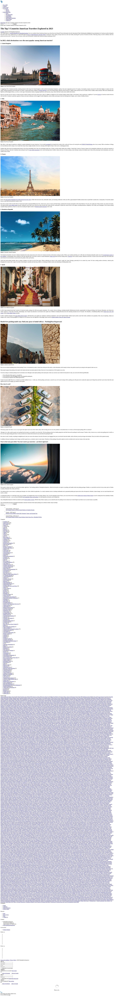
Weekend (5, 636)
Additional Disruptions (5, 768)
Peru (13, 785)
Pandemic (3, 707)
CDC (48, 701)
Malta (10, 807)
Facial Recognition (100, 710)
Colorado (10, 701)
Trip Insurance (6, 570)
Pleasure (37, 756)
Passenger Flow (33, 769)
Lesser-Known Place (103, 772)
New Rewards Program (67, 822)
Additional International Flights (82, 755)
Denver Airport (76, 744)
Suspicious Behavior (105, 706)
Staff (47, 826)
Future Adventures (88, 804)
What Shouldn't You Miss (35, 732)
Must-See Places (93, 811)
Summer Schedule (39, 773)
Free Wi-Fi (11, 767)
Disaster (66, 768)
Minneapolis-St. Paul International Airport (46, 769)
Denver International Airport (102, 817)
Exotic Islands (52, 805)
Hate (2, 782)
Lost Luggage (24, 775)
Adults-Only (44, 749)
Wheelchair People (97, 782)
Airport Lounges (6, 605)
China (38, 791)
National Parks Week (25, 732)
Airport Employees (7, 552)
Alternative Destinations (8, 644)
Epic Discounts (76, 822)
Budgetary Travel (75, 698)
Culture (2, 826)
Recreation (99, 758)
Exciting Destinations (72, 804)
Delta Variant (19, 707)
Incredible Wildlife (7, 602)
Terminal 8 (3, 725)
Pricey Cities (51, 811)
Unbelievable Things (52, 803)
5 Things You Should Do (25, 727)
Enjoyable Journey (32, 747)
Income (95, 767)
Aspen (26, 763)
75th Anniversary (31, 717)
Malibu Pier (49, 807)
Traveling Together (13, 699)
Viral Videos (5, 563)
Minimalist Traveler (35, 776)
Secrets (94, 699)
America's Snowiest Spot (14, 770)
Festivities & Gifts (7, 669)
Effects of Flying (104, 809)
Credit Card (62, 820)
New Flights (97, 708)
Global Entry (110, 704)
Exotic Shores (73, 785)
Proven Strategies (90, 823)
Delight (44, 768)
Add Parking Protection (11, 18)
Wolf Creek (106, 710)
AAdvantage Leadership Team (47, 727)
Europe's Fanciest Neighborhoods (14, 761)
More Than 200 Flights (72, 720)
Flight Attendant (52, 725)
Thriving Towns (90, 791)
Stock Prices (109, 711)
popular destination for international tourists (19, 33)
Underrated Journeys (61, 749)
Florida (54, 720)
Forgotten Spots (6, 621)
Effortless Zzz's (86, 786)
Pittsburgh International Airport (25, 766)
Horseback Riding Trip (82, 750)
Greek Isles (39, 789)
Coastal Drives (10, 738)
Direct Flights (62, 762)
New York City (45, 755)
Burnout (88, 775)
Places (45, 752)
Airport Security (109, 818)
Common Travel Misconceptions (100, 785)
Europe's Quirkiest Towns (86, 778)
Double (23, 720)
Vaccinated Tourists (5, 708)
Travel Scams (6, 580)
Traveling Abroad (22, 726)
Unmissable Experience (29, 817)
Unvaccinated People (108, 707)
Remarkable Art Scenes (32, 720)
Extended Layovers (55, 795)
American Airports (37, 701)
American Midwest (83, 779)
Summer (5, 637)
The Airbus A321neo (5, 731)
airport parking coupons (29, 499)
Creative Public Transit (83, 770)
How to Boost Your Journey (77, 784)
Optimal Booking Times (65, 794)
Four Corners (46, 792)
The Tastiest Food (82, 737)
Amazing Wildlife (20, 729)
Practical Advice (19, 800)
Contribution (3, 750)
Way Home (91, 749)
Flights (4, 587)
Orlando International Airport (18, 819)
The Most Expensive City (73, 732)
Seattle (36, 699)
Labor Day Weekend (26, 704)
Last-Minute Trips (26, 798)
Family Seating (51, 774)
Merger (61, 731)
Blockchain (43, 713)
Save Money (10, 704)
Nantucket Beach (102, 774)
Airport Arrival (61, 812)
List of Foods (107, 712)
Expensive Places (71, 751)
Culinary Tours (102, 804)
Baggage (5, 689)
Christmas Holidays (7, 567)
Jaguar (29, 760)
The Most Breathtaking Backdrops (34, 797)
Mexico (40, 755)
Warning (54, 742)
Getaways (38, 820)
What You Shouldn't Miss (89, 766)
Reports (80, 707)
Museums (5, 581)
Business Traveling (7, 546)
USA (71, 700)
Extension (18, 727)
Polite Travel (55, 812)
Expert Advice (58, 789)
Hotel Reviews (98, 738)
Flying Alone (59, 739)
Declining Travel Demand (18, 750)
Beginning (37, 763)
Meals (66, 751)
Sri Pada (61, 807)
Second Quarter (108, 739)
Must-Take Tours (12, 795)
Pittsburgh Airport (31, 707)
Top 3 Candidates (99, 788)
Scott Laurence (101, 726)
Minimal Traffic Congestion (6, 812)
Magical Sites (80, 758)
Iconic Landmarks (7, 682)
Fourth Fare (8, 717)
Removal (33, 768)
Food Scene (24, 805)
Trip (62, 704)
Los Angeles (27, 701)
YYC (17, 820)
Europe (67, 707)
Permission (83, 731)
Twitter (40, 768)
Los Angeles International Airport (94, 822)
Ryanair (2, 705)
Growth (85, 741)
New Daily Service (66, 757)
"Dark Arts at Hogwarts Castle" (21, 752)
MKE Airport (73, 762)
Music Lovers (19, 774)
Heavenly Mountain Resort (78, 781)
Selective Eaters (103, 813)
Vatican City (5, 785)
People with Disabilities (87, 707)
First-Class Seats (44, 705)
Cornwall (66, 786)
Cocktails (8, 784)
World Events (6, 611)
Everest (14, 776)
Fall (44, 706)
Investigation (11, 711)
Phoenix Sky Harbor (8, 754)
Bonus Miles (98, 698)
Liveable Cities (95, 807)
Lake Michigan (71, 775)
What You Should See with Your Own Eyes (95, 806)
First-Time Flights (94, 815)
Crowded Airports (4, 779)
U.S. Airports (70, 721)
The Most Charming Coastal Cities (69, 774)
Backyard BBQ (59, 805)
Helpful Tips (69, 701)
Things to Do (77, 775)
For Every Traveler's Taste (61, 720)
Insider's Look (39, 818)
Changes (75, 710)
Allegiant (20, 720)
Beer (86, 761)
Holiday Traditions (69, 800)
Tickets (64, 705)
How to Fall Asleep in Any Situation (31, 800)
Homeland (92, 757)
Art (4, 643)
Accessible (59, 774)
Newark (95, 696)
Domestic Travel (86, 824)
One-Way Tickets (57, 824)
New (52, 705)
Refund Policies (29, 826)
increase (99, 94)
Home (2, 22)
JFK (81, 696)
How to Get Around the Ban (30, 733)
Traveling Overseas (7, 608)
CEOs (83, 714)
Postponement (88, 711)
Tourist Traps (6, 680)
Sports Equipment (29, 710)
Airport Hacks (82, 754)
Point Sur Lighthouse (22, 782)
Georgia (18, 825)
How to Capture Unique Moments (94, 779)
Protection (7, 723)
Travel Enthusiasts (55, 798)
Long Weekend (30, 726)
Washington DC (98, 810)
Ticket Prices (78, 727)
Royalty (46, 809)
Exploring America (25, 795)
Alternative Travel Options (54, 755)
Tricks (26, 757)
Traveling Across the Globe (15, 813)
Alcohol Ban (93, 704)
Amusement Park (23, 700)
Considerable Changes (67, 754)
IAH (25, 824)
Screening (81, 721)
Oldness (96, 791)
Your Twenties (23, 815)
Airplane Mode (36, 784)
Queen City (72, 733)
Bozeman (64, 824)
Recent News (66, 773)
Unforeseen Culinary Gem (59, 819)
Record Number (57, 717)
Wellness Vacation (31, 756)
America (8, 750)
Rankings (24, 741)
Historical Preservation (95, 745)
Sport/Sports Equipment (8, 556)
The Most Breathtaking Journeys (25, 811)
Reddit (2, 793)
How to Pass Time (76, 805)
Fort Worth (38, 747)
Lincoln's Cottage (91, 810)
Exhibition (75, 758)
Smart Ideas (69, 764)
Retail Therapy (63, 795)
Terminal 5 (3, 729)
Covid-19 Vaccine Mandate (80, 713)
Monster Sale (27, 711)
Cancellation (8, 15)
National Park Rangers (5, 805)
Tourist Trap (38, 766)
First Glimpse (86, 752)
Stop (14, 755)
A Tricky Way (20, 733)
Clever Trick (59, 737)
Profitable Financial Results (98, 739)
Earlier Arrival (17, 785)
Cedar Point (17, 700)
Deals (53, 824)
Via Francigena (50, 782)
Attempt (47, 761)
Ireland (25, 760)
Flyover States (11, 773)
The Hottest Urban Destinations (41, 806)
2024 (64, 800)
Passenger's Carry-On (81, 705)
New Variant (76, 717)
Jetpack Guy (21, 701)
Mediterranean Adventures (8, 681)
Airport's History (86, 739)
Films (107, 749)
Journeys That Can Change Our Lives (11, 604)
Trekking (76, 797)
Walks (66, 787)
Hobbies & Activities (7, 646)
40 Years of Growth (65, 733)
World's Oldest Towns (90, 754)
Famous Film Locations (29, 810)
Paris (97, 711)
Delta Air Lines (96, 707)
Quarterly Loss (44, 723)
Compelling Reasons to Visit (29, 806)
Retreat (19, 792)
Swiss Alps (16, 823)
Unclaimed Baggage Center (57, 701)
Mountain (29, 780)
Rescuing (86, 702)
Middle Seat (66, 741)
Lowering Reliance (5, 770)
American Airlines (23, 698)
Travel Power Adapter (56, 716)
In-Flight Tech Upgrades (98, 825)
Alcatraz (66, 791)
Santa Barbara (44, 820)
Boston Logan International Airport (18, 822)
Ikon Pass (21, 823)
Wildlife (64, 799)
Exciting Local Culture (23, 762)
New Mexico (49, 736)
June (50, 824)
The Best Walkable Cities (92, 794)
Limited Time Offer (23, 779)
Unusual (13, 726)
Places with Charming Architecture (10, 598)
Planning (15, 735)
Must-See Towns (104, 768)
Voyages (104, 823)
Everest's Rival (41, 780)
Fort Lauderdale (34, 749)
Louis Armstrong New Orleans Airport (38, 770)
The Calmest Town (59, 745)
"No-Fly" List (57, 724)
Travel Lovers (3, 761)
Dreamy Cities (63, 798)
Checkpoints (75, 721)
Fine (49, 705)
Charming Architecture (29, 742)
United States (108, 701)
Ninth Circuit (5, 701)
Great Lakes (34, 816)
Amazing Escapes (4, 792)
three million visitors (11, 313)
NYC (67, 705)
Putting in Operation (103, 718)
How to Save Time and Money (44, 795)
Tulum (39, 816)
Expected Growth (92, 752)
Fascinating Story (82, 822)
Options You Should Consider (90, 756)
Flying (55, 782)
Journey (57, 762)
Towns (11, 750)
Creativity (65, 778)
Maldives (10, 799)
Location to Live (4, 773)
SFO (111, 748)
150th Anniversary (31, 736)
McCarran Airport (44, 696)
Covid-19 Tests (109, 700)
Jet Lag (58, 698)
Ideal (93, 748)
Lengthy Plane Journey (20, 818)
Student (26, 747)
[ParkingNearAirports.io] (9, 2)
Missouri (2, 774)
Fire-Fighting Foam (72, 706)
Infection (23, 724)
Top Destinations (81, 749)
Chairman (84, 773)
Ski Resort (6, 711)
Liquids (37, 733)
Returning (3, 723)
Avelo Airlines (62, 714)
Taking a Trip (21, 739)
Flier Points (56, 766)
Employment (94, 761)
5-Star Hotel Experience (43, 825)
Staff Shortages (100, 736)
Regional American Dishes (44, 801)
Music (4, 645)
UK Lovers (62, 755)
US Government (29, 741)
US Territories (88, 813)
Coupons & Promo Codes (13, 779)
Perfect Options (93, 803)
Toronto (102, 720)
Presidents (50, 815)
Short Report (55, 770)
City (37, 742)
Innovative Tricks (17, 784)
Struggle (34, 773)
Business (69, 760)
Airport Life (5, 700)
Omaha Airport (50, 699)
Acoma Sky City (87, 745)
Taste (74, 727)
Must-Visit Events (76, 787)
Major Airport (106, 815)
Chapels (56, 768)
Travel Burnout (38, 793)
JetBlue (39, 705)
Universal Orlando (32, 752)
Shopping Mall (60, 700)
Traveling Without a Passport (79, 813)
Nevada (56, 804)
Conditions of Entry (13, 708)
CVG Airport (108, 717)
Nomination (94, 726)
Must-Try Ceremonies (94, 786)
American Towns (97, 809)
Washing (29, 779)
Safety (107, 804)
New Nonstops (44, 711)
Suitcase (71, 816)
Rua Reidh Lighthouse (13, 792)
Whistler (86, 801)
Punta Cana (52, 256)
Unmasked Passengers (47, 733)
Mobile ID (22, 738)
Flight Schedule (50, 822)
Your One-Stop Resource (46, 816)
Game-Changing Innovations (15, 797)
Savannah (15, 825)
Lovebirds (25, 780)
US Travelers (20, 718)
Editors (107, 763)
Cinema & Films (6, 670)
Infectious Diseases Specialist (7, 718)
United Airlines (11, 700)
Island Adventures (58, 785)
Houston (21, 770)
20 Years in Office (40, 716)
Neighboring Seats (43, 741)
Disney (84, 823)
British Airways (92, 724)
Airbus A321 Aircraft (104, 729)
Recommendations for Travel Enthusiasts (11, 685)
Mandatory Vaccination (5, 706)
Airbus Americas (92, 718)
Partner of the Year (54, 704)
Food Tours (62, 761)
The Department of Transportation (45, 762)
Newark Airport (100, 696)
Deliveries (75, 716)
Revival (49, 760)
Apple (41, 706)
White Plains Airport (108, 816)
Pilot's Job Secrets (109, 731)
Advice (59, 779)
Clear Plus (103, 818)
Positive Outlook (12, 736)
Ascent (78, 738)
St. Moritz (12, 823)
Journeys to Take (33, 798)
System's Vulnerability (21, 723)
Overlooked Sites (92, 770)
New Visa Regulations (39, 810)
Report (44, 742)
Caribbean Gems (9, 748)
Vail (29, 763)
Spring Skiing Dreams (84, 729)
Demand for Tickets (52, 707)
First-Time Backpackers (55, 726)
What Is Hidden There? (31, 713)
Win (25, 738)
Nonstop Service (109, 764)
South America (90, 768)
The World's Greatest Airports (86, 789)
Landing (74, 795)
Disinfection (95, 719)
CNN (30, 768)
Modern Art (67, 752)
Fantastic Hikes (61, 752)
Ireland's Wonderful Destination (61, 769)
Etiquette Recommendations (106, 767)
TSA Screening (6, 762)
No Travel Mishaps (44, 803)
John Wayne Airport (22, 702)
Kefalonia (109, 780)
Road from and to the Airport (40, 817)
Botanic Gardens (6, 633)
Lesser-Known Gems (108, 792)
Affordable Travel (60, 782)
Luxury (82, 743)
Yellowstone (18, 736)
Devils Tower (57, 818)
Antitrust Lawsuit (56, 713)
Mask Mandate (12, 727)
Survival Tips (104, 698)
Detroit (28, 696)
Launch (2, 724)
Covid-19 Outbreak (12, 764)
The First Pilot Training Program (10, 724)
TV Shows (89, 748)
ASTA (60, 704)
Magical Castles (6, 664)
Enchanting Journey (43, 781)
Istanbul (76, 810)
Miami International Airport (68, 825)
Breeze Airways (102, 770)
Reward (9, 732)
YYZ (35, 820)
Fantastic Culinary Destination (76, 824)
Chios (109, 825)
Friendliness (50, 826)
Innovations (5, 571)
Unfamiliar (80, 776)
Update (59, 710)
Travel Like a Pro (53, 787)
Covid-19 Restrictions (59, 730)
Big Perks (24, 803)
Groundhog (81, 702)
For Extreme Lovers (41, 714)
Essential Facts (58, 810)
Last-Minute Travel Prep (6, 789)
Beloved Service (33, 760)
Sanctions (101, 707)
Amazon (42, 712)
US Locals (18, 795)
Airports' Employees (52, 708)
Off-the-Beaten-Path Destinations (45, 798)
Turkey (93, 743)
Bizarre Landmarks (18, 767)
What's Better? (68, 788)
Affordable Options (58, 781)
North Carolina (34, 764)
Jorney (10, 785)
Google (49, 735)
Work (62, 719)
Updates (91, 773)
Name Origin (49, 770)
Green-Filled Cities (79, 817)
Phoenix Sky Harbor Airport (10, 742)
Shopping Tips (64, 716)
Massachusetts (67, 735)
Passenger (109, 702)
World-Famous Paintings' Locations (27, 793)
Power (20, 741)
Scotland (66, 782)
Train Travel (92, 798)
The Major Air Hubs (50, 768)
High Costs (103, 700)
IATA (99, 700)
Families (28, 758)
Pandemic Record (104, 713)
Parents (35, 758)
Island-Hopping (71, 782)
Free (56, 774)
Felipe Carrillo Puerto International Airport (37, 822)
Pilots (73, 760)
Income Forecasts (4, 721)
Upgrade (86, 772)
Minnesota (34, 807)
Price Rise (55, 822)
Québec (79, 799)
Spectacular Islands (14, 760)
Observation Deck (72, 705)
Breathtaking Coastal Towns (19, 799)
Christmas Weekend (51, 718)
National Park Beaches (8, 583)
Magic (36, 804)
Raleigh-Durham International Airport (76, 763)
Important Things (48, 804)
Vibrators (49, 743)
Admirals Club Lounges (19, 745)
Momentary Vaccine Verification (30, 706)
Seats (91, 727)
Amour (90, 812)
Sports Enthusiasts (95, 778)
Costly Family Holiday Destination (30, 772)
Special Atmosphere (76, 748)
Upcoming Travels (16, 826)
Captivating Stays (14, 787)
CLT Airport (24, 764)
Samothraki (39, 807)
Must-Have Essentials (7, 674)
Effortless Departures (11, 818)
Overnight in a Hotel (57, 825)
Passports (17, 741)
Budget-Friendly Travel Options (21, 809)
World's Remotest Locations (82, 762)
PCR (2, 701)
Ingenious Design (58, 797)
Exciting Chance (105, 824)
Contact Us (8, 20)
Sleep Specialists (107, 801)
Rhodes (37, 813)
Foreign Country (12, 723)
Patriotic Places (40, 758)
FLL (10, 822)
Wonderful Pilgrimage (57, 757)
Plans (97, 724)
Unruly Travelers (49, 724)
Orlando (10, 698)
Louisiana (105, 825)
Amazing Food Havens (87, 807)
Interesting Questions (80, 795)
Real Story (29, 815)
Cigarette (99, 702)
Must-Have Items (89, 701)
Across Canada (6, 588)
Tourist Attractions (99, 798)
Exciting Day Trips (45, 751)
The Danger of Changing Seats (62, 725)
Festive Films (46, 805)
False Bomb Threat (18, 705)
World (47, 767)
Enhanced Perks (65, 729)
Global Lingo (6, 693)
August (49, 786)
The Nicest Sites (32, 778)
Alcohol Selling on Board (40, 724)
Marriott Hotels (62, 706)
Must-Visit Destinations (106, 743)
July (54, 785)
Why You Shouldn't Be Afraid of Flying (70, 737)
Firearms (63, 717)
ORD (46, 818)
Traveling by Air (4, 732)
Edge (35, 775)
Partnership (28, 714)
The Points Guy (102, 763)
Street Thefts (43, 738)
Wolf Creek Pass (109, 799)
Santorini (2, 760)
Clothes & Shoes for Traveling (83, 803)
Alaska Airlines (29, 803)
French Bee (93, 711)
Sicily (58, 799)
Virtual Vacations (20, 696)
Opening (12, 721)
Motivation (15, 762)
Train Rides (5, 600)
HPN (103, 816)
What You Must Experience (99, 799)
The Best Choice (73, 752)
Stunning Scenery (69, 781)
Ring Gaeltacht (104, 782)
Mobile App (109, 735)
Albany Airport (66, 696)
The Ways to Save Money (88, 732)
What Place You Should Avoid (16, 769)
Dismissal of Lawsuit (21, 714)
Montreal (83, 799)
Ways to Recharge (65, 803)
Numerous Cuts (69, 744)
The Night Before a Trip (36, 727)
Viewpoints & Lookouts (8, 650)
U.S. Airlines (37, 712)
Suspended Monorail (5, 811)
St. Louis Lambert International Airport (95, 741)
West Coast (110, 751)
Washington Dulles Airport (73, 702)
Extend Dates (8, 16)
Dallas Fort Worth (54, 696)
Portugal (86, 749)
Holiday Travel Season (32, 762)
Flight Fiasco (52, 789)
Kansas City (108, 773)
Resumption (19, 764)
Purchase (46, 737)
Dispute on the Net (69, 711)
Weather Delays (87, 815)
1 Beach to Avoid (10, 745)
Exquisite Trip (64, 809)
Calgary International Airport (9, 820)
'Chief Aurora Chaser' (88, 820)
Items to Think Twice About (48, 794)
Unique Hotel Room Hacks (42, 811)
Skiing (63, 781)
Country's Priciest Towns (100, 757)
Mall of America (66, 700)
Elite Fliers (101, 766)
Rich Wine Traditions (64, 767)
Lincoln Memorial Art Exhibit (57, 735)
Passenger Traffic (96, 713)
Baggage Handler (25, 712)
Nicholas (36, 705)
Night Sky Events (57, 826)
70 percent (70, 256)
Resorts (4, 651)
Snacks (62, 779)
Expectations (54, 732)
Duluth (30, 807)
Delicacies (67, 761)
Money (40, 726)
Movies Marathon (108, 800)
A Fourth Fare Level (90, 731)
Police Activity (70, 710)
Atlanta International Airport (52, 817)
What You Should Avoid (63, 775)
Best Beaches (50, 720)
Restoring (109, 721)
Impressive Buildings (19, 810)
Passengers (46, 716)
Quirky (19, 724)
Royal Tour (51, 809)
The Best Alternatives (52, 763)
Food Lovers (7, 809)
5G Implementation (14, 720)
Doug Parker (79, 773)
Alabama (14, 781)
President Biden (40, 702)
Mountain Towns (35, 745)
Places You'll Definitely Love (19, 778)
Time (66, 812)
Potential (7, 807)
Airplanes (5, 541)
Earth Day (5, 530)
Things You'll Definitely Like (88, 774)
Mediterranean (51, 750)
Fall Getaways (64, 789)
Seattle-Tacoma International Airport (75, 819)
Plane (102, 702)
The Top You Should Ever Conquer (23, 776)
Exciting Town (68, 766)
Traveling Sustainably (93, 787)
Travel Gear (100, 719)
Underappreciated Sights (6, 747)
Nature (4, 525)
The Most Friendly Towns (39, 767)
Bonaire (87, 797)
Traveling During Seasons (8, 677)
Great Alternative (45, 766)
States (18, 699)
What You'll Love (50, 800)
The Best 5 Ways (67, 718)
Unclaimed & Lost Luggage (9, 596)
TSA (73, 713)
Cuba (58, 714)
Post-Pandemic (7, 716)
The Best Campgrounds (61, 736)
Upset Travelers (62, 766)
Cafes (108, 716)
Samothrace (44, 807)
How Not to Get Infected (86, 742)
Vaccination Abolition (28, 708)
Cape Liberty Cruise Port (48, 823)
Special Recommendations (8, 615)
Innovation (21, 706)
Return (11, 735)
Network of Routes (56, 767)
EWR (43, 818)
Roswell (54, 736)
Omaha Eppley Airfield (107, 810)
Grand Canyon (30, 698)
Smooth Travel (29, 816)
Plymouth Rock (82, 826)
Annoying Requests (98, 705)
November (23, 710)
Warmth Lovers (77, 757)
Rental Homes (6, 662)
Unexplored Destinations (27, 794)
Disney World (44, 700)
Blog (4, 22)
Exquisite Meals (97, 768)
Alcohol (69, 743)
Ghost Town (32, 699)
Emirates (33, 750)
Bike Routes (5, 601)
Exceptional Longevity (35, 805)
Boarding (7, 797)
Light (67, 795)
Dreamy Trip (68, 780)
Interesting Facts (68, 698)
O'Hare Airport (54, 698)
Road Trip (95, 735)
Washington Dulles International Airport (39, 815)
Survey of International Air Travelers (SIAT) (36, 34)
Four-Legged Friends (53, 751)
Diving (97, 770)
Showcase (67, 816)
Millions (76, 768)
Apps (4, 527)
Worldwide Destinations (66, 810)
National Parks (6, 584)
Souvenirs (21, 730)
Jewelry (91, 736)
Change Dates (9, 19)
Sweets (17, 726)
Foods (88, 744)
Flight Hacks (68, 784)
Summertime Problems (48, 757)
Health (56, 779)
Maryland (16, 788)
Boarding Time (89, 733)
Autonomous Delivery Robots (99, 717)
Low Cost (32, 711)
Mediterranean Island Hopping (70, 730)
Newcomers (7, 760)
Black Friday (6, 537)
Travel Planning (6, 672)
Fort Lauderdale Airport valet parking (30, 497)
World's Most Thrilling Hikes (68, 797)
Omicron (5, 577)
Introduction (59, 729)
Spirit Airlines (52, 731)
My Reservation (9, 14)
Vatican (27, 778)
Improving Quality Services (104, 724)
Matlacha (103, 779)
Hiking (4, 625)
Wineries (59, 743)
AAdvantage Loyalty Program (84, 710)
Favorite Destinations (57, 815)
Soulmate (14, 743)
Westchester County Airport (96, 816)
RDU (84, 758)
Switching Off (53, 776)
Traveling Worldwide (30, 744)
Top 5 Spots (89, 719)
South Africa (33, 714)
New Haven (86, 781)
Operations (107, 754)
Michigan (2, 815)
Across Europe (6, 612)
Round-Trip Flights (60, 788)
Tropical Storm (31, 705)
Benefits (105, 806)
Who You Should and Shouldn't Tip (34, 785)
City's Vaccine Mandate (80, 708)
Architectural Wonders (30, 787)
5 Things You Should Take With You (28, 719)
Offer (52, 766)
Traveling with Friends (8, 618)
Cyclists (109, 791)
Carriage (95, 736)
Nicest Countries (43, 756)
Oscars (63, 816)
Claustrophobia (54, 775)
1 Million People (63, 721)
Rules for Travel (54, 710)
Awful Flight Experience (40, 761)
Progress (43, 747)
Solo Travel (5, 649)
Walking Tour (26, 730)
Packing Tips (108, 760)
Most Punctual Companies (14, 713)
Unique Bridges (50, 797)
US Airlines (95, 712)
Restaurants (3, 717)
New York (5, 531)
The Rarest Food (62, 727)
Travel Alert (5, 551)
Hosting (42, 752)
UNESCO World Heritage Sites (9, 679)
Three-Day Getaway (51, 820)
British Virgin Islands (43, 763)
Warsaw (25, 743)
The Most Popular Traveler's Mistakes (40, 721)
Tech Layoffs (73, 770)
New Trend (58, 711)
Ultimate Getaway (93, 797)
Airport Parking (6, 538)
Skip (62, 773)
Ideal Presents (18, 805)
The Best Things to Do (14, 730)
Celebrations (101, 800)
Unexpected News (43, 800)
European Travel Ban (36, 700)
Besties (67, 749)
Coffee (82, 780)
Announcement (33, 716)
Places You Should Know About (42, 787)
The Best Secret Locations (102, 756)
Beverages (104, 780)
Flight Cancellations (78, 714)
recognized (48, 144)
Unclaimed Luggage (59, 741)
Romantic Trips (9, 743)
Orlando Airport (16, 698)
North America (64, 743)
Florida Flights (20, 735)
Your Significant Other (76, 780)
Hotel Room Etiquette (14, 811)
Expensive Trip (87, 704)
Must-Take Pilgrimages (8, 683)
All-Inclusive (49, 749)
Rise (1, 712)
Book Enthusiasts (102, 807)
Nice (109, 772)
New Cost (60, 822)
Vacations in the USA (42, 699)
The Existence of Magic (35, 731)
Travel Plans (26, 768)
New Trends (5, 561)
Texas (74, 700)
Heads (97, 718)
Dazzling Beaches (41, 764)
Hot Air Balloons (74, 794)
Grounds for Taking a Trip (45, 784)
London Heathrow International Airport (105, 727)
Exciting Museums (41, 730)
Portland (15, 702)
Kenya (8, 791)
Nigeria (24, 826)
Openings (82, 787)
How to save (5, 7)
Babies (92, 696)
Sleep (82, 786)
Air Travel (5, 688)
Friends (71, 749)
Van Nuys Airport (29, 818)
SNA (111, 817)
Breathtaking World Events (71, 747)
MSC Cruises (99, 823)
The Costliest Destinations (49, 810)
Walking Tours (6, 614)
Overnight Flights (69, 820)
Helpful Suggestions (95, 813)
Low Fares (58, 731)
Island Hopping (48, 779)
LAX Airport (39, 698)
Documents (15, 717)
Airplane (71, 725)
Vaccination (5, 553)
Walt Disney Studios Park (77, 823)
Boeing (95, 716)
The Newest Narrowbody (108, 730)
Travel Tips (5, 540)
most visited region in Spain (21, 315)
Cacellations (24, 707)
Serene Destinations (20, 812)
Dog (26, 751)
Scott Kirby (12, 768)
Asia (86, 810)
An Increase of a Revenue (100, 731)
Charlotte (29, 764)
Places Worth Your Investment (87, 818)
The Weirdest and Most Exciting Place (84, 726)
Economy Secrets (83, 698)
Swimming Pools (68, 813)
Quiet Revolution (43, 799)
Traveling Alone (102, 812)
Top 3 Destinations (59, 718)
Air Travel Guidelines (91, 760)
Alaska (23, 767)
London (37, 779)
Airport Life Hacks (13, 757)
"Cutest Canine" (21, 751)
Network (37, 768)
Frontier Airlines (45, 731)
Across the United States (8, 632)
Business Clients (60, 712)
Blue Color (94, 727)
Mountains (5, 593)
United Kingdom (57, 809)
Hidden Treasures (100, 792)
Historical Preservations (8, 607)
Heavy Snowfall (103, 721)
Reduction (77, 751)
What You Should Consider (39, 809)
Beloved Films (84, 748)
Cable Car (36, 754)
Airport (26, 725)
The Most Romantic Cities (91, 720)
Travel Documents (7, 594)
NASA (8, 714)
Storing (39, 723)
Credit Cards (6, 692)
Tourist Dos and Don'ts (48, 791)
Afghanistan (28, 702)
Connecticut (92, 781)
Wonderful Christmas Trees (13, 763)
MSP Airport (38, 751)
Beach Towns (96, 772)
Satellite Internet (55, 733)
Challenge (85, 738)
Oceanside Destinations (50, 706)
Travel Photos (6, 730)
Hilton (39, 823)
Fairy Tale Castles (101, 749)
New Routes (35, 708)
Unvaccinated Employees (69, 731)
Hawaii (75, 711)
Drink (72, 743)
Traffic (17, 766)
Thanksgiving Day (7, 564)
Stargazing (7, 720)
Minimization (32, 761)
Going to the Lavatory (76, 742)
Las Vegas (38, 696)
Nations (71, 767)
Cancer (65, 756)
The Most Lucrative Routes (91, 758)
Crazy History (103, 735)
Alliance (36, 717)
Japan (53, 779)
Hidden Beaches (65, 738)
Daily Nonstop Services (14, 731)
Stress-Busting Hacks (65, 793)
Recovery (41, 757)
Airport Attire (86, 817)
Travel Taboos (84, 791)
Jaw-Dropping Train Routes (92, 737)
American (12, 716)
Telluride (40, 742)
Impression (3, 756)
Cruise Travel (59, 823)
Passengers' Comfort (74, 735)
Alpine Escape (7, 823)
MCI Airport (7, 774)
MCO (26, 819)
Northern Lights (76, 725)
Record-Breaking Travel (6, 766)
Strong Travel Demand (9, 780)
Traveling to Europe (58, 750)
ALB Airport (72, 696)
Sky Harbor (36, 757)
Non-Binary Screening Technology (87, 764)
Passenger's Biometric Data (32, 723)
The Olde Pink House (7, 825)
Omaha (79, 699)
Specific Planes (6, 822)
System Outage (90, 767)
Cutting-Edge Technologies (9, 687)
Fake (102, 738)
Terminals (32, 763)
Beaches (5, 590)
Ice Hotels (97, 766)
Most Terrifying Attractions (51, 714)
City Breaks (34, 791)
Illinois (22, 743)
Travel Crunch (101, 712)
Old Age (96, 774)
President (18, 711)
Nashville (43, 824)
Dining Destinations (25, 825)
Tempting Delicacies (101, 760)
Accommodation (92, 784)
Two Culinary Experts (15, 732)
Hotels (4, 555)
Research (21, 772)
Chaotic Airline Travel (42, 720)
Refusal (59, 719)
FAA (67, 706)
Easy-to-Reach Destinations (107, 797)
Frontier (68, 724)
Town (35, 742)
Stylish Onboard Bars (82, 794)
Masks (4, 712)
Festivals (2, 798)
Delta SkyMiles (35, 823)
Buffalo (87, 751)
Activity (5, 775)
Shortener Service (83, 744)
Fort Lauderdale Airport (9, 705)
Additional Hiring (39, 750)
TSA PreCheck (104, 704)
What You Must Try (35, 801)
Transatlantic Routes (85, 706)
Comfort (40, 804)
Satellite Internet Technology (6, 733)
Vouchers (78, 706)
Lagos (21, 826)
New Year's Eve (6, 572)
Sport (35, 710)
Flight (31, 724)
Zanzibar (6, 799)
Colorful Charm (71, 815)
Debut (77, 825)
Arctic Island (80, 752)
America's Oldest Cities (9, 798)
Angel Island (61, 791)
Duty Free (35, 794)
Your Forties (51, 819)
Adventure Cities (101, 794)
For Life (80, 732)
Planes (40, 733)
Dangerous (76, 736)
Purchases (20, 794)
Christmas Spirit (36, 803)
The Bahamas (77, 760)
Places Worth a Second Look (20, 773)
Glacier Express (77, 786)
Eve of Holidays (90, 738)
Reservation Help (6, 12)
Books (4, 528)
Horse (88, 750)
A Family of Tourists (9, 725)
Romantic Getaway (26, 813)
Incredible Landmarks (72, 769)
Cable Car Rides (6, 627)
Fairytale (108, 770)
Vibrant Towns (65, 815)
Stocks (98, 716)
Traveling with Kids (7, 639)
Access (7, 767)
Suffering (85, 760)
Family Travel (6, 595)
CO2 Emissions (47, 712)
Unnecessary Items (28, 812)
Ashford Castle (68, 792)
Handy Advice (87, 798)
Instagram (8, 787)
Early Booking (15, 807)
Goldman (102, 716)
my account (5, 8)
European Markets (26, 769)
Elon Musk (15, 733)
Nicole (81, 760)
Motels (48, 702)
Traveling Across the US (44, 745)
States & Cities (6, 544)
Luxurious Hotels (45, 789)
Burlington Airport (86, 696)
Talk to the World (77, 712)
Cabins (73, 754)
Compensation (72, 768)
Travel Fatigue (9, 786)
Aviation (52, 717)
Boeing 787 (99, 725)
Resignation (27, 716)
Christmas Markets (58, 800)
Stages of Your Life (16, 815)
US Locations (106, 755)
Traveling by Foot (7, 638)
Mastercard (83, 712)
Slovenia (12, 809)
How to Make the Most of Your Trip (10, 782)
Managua (39, 749)
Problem (32, 758)
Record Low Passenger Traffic (77, 704)
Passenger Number (20, 742)
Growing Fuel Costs (85, 727)
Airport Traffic (81, 741)
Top (50, 766)
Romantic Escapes (94, 819)
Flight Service (82, 751)
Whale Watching (89, 826)
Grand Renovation (68, 823)
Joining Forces (86, 724)
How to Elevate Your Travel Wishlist (35, 792)
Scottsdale (109, 807)
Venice (42, 704)
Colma (98, 735)
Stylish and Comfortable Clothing (33, 824)
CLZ (55, 823)
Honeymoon (32, 813)
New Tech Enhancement (20, 816)
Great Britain (6, 631)
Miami (102, 761)
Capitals (30, 795)
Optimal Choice (38, 819)
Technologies (83, 701)
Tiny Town (99, 775)
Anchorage (100, 791)
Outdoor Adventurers (29, 767)
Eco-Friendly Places (77, 816)
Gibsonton (85, 809)
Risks (43, 717)
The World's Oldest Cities (83, 792)
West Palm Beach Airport (98, 820)
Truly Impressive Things (22, 748)
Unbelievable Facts (88, 699)
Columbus (3, 809)
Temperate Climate (22, 744)
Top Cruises (90, 762)
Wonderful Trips (107, 733)
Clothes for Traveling (7, 673)
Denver (2, 751)
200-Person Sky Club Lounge (99, 773)
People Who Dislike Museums (103, 803)
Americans (15, 718)
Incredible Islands (6, 613)
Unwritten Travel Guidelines (107, 776)
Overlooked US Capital (17, 758)
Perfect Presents (92, 800)
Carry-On (41, 813)
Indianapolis (56, 791)
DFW (70, 772)
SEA (66, 819)
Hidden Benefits (97, 818)
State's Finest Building (9, 788)
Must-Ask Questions (100, 784)
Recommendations (4, 752)
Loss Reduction (44, 707)
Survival (70, 742)
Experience (63, 747)
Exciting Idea (79, 774)
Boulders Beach (35, 781)
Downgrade (90, 772)
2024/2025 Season (27, 823)
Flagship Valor (97, 729)
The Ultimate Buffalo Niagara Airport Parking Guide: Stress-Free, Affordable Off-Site (24, 517)
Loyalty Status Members (74, 729)
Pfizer (100, 711)
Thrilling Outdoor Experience (28, 786)
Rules (105, 766)
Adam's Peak (66, 807)
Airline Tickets (57, 794)
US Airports (38, 718)
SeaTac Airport (84, 700)
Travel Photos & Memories (8, 655)
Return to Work (77, 731)
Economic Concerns (18, 780)
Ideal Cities (13, 789)
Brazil (7, 778)
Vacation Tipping (23, 785)
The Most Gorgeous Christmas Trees (17, 804)
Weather (59, 793)
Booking (23, 789)
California (102, 699)
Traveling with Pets (7, 578)
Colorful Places (11, 741)
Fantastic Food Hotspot (63, 804)
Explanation (108, 769)
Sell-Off (39, 707)
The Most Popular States (47, 812)
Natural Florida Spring (103, 819)
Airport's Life (45, 708)
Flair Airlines (37, 711)
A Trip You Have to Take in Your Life (85, 730)
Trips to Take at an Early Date (107, 793)
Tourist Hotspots (57, 773)
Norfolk (72, 757)
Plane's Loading (18, 712)
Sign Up (7, 11)
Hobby (2, 775)
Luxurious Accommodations (78, 756)
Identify (105, 738)
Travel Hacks (69, 799)
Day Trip (30, 781)
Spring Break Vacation (89, 785)
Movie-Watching (82, 825)
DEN (109, 817)
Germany (82, 761)
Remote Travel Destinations (81, 719)
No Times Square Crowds (76, 718)
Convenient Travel (4, 736)
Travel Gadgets (16, 801)
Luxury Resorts (4, 794)
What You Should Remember (51, 719)
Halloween (5, 666)
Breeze (93, 700)
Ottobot (91, 717)
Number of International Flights (87, 716)
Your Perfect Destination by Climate (49, 793)
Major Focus (109, 813)
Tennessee (47, 824)
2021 (50, 701)
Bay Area (67, 772)
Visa (63, 823)
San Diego (58, 820)
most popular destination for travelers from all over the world (18, 199)
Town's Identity (62, 792)
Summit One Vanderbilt (58, 705)
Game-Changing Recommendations (11, 793)
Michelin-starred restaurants (41, 206)
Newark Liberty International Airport (70, 826)
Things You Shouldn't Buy (29, 737)
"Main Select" (54, 712)
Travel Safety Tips (70, 811)
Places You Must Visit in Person (84, 769)
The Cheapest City (64, 732)
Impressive (75, 749)
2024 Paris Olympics (97, 824)
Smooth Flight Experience (24, 801)
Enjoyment (51, 825)
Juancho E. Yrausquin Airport (76, 812)
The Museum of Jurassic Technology (68, 726)
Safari (4, 663)
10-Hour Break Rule (16, 710)
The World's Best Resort (44, 776)
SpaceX (7, 737)
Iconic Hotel (104, 751)
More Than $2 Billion (88, 735)
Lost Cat (91, 706)
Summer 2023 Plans (25, 761)
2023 (60, 733)
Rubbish (32, 754)
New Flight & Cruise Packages (106, 708)
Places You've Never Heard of (53, 756)
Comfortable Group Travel (86, 788)
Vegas (24, 770)
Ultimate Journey (8, 815)
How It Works (9, 819)
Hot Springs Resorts (76, 778)
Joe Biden (22, 711)
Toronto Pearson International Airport (26, 820)
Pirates (77, 770)
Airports (5, 6)
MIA (75, 825)
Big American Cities (43, 743)
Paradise (2, 781)
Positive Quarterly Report (40, 736)
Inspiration (56, 727)
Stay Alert (79, 818)
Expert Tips (75, 799)
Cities (21, 699)
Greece (70, 738)
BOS (27, 822)
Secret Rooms (23, 713)
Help (34, 724)
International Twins (34, 743)
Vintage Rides (52, 792)
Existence (96, 749)
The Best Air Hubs (19, 768)
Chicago (18, 743)
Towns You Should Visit (100, 754)
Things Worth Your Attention (56, 754)
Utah (46, 701)
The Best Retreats (71, 817)
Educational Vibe (6, 609)
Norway (34, 789)
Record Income (49, 742)
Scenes (42, 805)
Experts (110, 804)
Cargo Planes (39, 710)
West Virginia (32, 738)
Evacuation (11, 702)
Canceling (51, 721)
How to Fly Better (75, 764)
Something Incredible (5, 804)
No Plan (66, 779)
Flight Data (38, 713)
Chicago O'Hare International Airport (75, 739)
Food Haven (105, 791)
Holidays (5, 549)
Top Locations (76, 767)
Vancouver (82, 801)
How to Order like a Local (96, 780)
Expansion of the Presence (10, 729)
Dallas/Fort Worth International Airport (69, 818)
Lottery (11, 762)
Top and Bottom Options (56, 816)
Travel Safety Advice (13, 739)
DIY (55, 801)
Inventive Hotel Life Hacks (80, 733)
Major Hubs (108, 750)
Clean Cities (27, 754)
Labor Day (5, 617)
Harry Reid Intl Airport (5, 817)
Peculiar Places (45, 774)
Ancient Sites (16, 772)
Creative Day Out (61, 813)
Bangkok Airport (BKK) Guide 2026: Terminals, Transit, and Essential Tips (21, 513)
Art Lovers (10, 776)
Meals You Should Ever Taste (50, 739)
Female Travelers (109, 774)
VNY (34, 818)
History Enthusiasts (83, 767)
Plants (55, 743)
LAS (49, 696)
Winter (111, 723)
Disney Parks (6, 568)
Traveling (5, 557)
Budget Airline (104, 822)
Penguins (26, 781)
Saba (68, 812)
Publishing (106, 732)
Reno (53, 804)
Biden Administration (46, 710)
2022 (12, 717)
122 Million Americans (90, 714)
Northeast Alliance (52, 729)
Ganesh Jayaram (47, 748)
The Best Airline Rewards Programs (99, 789)
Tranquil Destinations (74, 793)
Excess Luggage (56, 721)
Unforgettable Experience (23, 807)
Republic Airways (97, 706)
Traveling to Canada (89, 799)
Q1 (111, 779)
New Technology (13, 714)
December (6, 764)
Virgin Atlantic (61, 770)
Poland (28, 743)
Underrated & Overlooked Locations (10, 629)
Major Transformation (52, 799)
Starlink (109, 732)
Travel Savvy (35, 795)
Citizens (6, 707)
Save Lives (69, 756)
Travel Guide (6, 522)
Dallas (31, 701)
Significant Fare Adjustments (74, 801)
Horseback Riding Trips (8, 620)
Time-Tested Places (18, 798)
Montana (68, 824)
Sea (96, 801)
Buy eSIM (5, 5)
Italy (48, 738)
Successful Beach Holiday (29, 739)
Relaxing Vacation (67, 704)
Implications (12, 712)
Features (42, 701)
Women (51, 785)
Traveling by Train (88, 743)
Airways (96, 700)
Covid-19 (5, 526)
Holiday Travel (89, 713)
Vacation (71, 761)
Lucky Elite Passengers (42, 760)
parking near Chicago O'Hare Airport (85, 495)
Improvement (107, 720)
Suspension (67, 762)
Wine (75, 743)
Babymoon (54, 700)
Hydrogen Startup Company (14, 756)
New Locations (100, 805)
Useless (72, 717)
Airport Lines (92, 750)
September (3, 744)
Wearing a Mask (64, 723)
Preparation (77, 782)
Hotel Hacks (86, 784)
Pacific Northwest (48, 780)
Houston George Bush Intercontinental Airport (14, 824)
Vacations (5, 521)
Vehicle (13, 812)
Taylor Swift (32, 825)
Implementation (98, 764)
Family (97, 800)
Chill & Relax (6, 606)
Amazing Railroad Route (36, 774)
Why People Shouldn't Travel (42, 729)
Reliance (94, 788)
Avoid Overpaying (21, 757)
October (17, 791)
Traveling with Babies (7, 547)
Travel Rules (5, 654)
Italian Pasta (98, 776)
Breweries (89, 761)
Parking (51, 702)
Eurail (85, 782)
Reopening (82, 711)
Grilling (64, 805)
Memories (70, 778)
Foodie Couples (30, 775)
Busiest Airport (22, 763)
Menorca (27, 804)
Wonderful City (93, 775)
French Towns (87, 757)
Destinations (52, 752)
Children (24, 758)
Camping (5, 589)
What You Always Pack (37, 812)
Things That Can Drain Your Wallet (41, 788)
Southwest (65, 760)
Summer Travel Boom (43, 735)
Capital (6, 756)
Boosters (7, 712)
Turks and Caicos (82, 797)
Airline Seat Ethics (107, 788)
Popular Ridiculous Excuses (30, 729)
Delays (79, 716)
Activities (49, 775)
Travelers (63, 711)
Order (12, 784)
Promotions (93, 698)
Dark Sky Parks (100, 811)
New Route (62, 772)
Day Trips (5, 623)
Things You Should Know (95, 723)
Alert (20, 789)
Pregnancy (49, 700)
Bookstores (99, 751)
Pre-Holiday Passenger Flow (29, 718)
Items (16, 794)
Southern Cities (77, 791)
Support (53, 762)
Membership (3, 819)
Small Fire (88, 705)
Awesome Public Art (101, 769)
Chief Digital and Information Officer (35, 748)
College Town (21, 747)
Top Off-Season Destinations (73, 789)
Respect (61, 799)
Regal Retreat (74, 792)
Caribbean (53, 786)
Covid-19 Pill (104, 711)
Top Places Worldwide (82, 747)
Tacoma (89, 700)
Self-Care (59, 803)
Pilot (15, 711)
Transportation (6, 652)
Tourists (78, 711)
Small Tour (78, 761)
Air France (100, 815)
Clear (76, 815)
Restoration (103, 764)
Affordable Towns (20, 781)
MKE (21, 731)
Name (91, 739)
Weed (53, 743)
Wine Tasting (65, 763)
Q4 (111, 720)
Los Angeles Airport (46, 698)
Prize (28, 738)
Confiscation (67, 717)
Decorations (58, 801)
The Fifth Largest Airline (77, 724)
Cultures (74, 800)
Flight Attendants (6, 582)
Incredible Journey (73, 750)
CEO (66, 770)
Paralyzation (29, 721)
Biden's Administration (49, 730)
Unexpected (58, 776)
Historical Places (108, 794)
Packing (67, 798)
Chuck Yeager (59, 758)
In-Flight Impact (82, 793)
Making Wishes (82, 810)
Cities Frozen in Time (26, 774)
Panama (40, 708)
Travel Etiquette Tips (40, 719)
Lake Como (86, 787)
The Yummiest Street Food (90, 763)
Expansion (95, 762)
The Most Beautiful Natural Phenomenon (88, 725)
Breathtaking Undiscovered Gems (31, 755)
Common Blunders (7, 576)
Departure (61, 760)
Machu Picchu (51, 781)
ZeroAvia (66, 745)
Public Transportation (73, 776)
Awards (97, 763)
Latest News (30, 757)
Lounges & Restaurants (70, 708)
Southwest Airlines (12, 707)
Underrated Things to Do (73, 779)
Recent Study (80, 815)
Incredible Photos (4, 741)
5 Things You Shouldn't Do (73, 723)
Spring (73, 772)
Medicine (70, 787)
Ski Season (5, 558)
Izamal (56, 792)
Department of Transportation (39, 826)
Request (40, 717)
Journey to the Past (4, 795)
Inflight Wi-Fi (78, 700)
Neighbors (65, 739)
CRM (4, 533)
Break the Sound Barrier (67, 758)
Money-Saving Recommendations (50, 813)
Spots (48, 752)
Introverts (96, 748)
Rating (91, 824)
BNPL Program (89, 712)
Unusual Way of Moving (19, 725)
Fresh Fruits (23, 797)
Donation (61, 756)
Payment (94, 733)
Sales (4, 559)
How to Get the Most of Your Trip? (10, 657)
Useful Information (86, 816)
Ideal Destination (44, 819)
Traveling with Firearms (8, 565)
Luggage (98, 699)
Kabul (104, 701)
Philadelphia (91, 751)
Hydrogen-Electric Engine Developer (76, 745)
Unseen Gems (71, 791)
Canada (99, 720)
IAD (42, 823)
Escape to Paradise (59, 786)
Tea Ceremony (57, 772)
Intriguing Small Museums (65, 806)
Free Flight (107, 757)
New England (92, 744)
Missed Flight (104, 775)
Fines (50, 716)
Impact (68, 770)
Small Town (108, 779)
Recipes (52, 801)
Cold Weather (72, 798)
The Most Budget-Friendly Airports (58, 748)
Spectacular (85, 776)
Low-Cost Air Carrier (51, 711)
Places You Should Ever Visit (50, 758)
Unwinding (92, 747)
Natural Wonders (6, 658)
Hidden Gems (6, 675)
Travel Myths (6, 642)
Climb (81, 738)
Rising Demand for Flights (46, 732)
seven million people (13, 205)
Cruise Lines (5, 550)
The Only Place (69, 727)
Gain (59, 732)
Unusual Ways (66, 750)
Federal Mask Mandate (98, 732)
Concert (36, 825)
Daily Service (27, 749)
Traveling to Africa (92, 792)
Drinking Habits (87, 780)
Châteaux (11, 778)
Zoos (26, 696)
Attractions (29, 700)
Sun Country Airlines (90, 708)
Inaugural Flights (66, 785)
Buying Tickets (63, 724)
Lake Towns (5, 676)
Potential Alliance (27, 750)
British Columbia (91, 801)
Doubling (42, 791)
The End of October (20, 755)
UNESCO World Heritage (87, 144)
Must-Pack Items (30, 819)
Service (33, 751)
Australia (2, 758)
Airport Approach (91, 776)
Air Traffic (16, 721)
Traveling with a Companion (107, 781)
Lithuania (20, 806)
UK (68, 786)
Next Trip (20, 717)
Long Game (73, 755)
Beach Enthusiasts (8, 781)
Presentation (91, 729)
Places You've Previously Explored (43, 778)
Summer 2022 (47, 704)
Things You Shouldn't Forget (78, 766)
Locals (2, 764)
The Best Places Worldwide (69, 719)
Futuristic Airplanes (57, 747)
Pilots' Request (20, 708)
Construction (99, 752)
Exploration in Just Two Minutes (58, 780)
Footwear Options (73, 803)
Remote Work (6, 691)
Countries (3, 31)
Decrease (49, 723)
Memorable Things (52, 737)
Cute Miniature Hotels (106, 758)
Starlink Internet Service (18, 737)
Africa (11, 791)
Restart (22, 749)
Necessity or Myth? (96, 793)
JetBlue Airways (49, 713)
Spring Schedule (7, 751)
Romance (77, 754)
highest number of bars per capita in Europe (61, 317)
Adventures (5, 619)
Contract (11, 737)
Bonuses (88, 698)
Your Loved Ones (100, 733)
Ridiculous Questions (106, 705)
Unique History (85, 812)
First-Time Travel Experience (25, 791)
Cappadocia (98, 743)
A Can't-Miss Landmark (32, 782)
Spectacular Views (11, 794)
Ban (9, 721)
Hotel (54, 749)
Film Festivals (9, 806)
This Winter (68, 714)
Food (106, 716)
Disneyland (6, 698)
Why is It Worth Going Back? (57, 778)
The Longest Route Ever (61, 784)
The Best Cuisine (54, 760)
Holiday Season (85, 718)
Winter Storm (29, 773)
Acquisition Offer (34, 735)
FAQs (7, 13)
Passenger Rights (57, 699)
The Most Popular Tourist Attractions (82, 811)
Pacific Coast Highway (42, 782)
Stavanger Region (29, 789)
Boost (8, 775)
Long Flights (14, 786)
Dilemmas (39, 794)
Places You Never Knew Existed (10, 624)
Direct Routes (3, 818)
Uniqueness (10, 801)
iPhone (38, 706)
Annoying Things (33, 730)
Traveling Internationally (54, 761)
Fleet (26, 720)
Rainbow (15, 748)
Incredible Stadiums (104, 778)
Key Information (85, 736)
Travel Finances (6, 656)
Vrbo (95, 823)
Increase (34, 766)
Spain (2, 704)
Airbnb (17, 789)
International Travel (7, 661)
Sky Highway (100, 801)
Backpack (28, 770)
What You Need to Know (78, 820)
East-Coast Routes (17, 749)
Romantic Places (95, 812)
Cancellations (93, 710)
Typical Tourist (69, 805)
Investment (81, 735)
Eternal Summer (4, 800)
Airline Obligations (65, 699)
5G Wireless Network (7, 575)
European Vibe (89, 782)
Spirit (71, 724)
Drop (10, 744)
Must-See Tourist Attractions (9, 668)
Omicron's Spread (87, 721)
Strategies (20, 786)
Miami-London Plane (56, 723)
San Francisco (42, 779)
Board (88, 773)
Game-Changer (89, 825)
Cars (36, 707)
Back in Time (30, 784)
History (2, 742)
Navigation (110, 778)
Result (98, 767)
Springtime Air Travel (79, 772)
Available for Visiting (39, 737)
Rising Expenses (59, 742)
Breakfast (57, 706)
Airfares (7, 744)
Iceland (81, 782)
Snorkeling (5, 599)
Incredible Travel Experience (60, 811)
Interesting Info (61, 768)
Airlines (4, 532)
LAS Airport (60, 696)
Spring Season (32, 804)
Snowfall (25, 721)
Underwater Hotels (46, 726)
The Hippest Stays (79, 798)
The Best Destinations (7, 562)
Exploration (43, 744)
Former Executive (73, 773)
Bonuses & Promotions (8, 543)
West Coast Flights (80, 785)
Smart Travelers (24, 784)
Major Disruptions (65, 776)
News (4, 545)
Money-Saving (61, 751)
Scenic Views (34, 780)
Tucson (80, 807)
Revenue (2, 710)
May (62, 826)
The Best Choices (36, 799)
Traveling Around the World (60, 744)
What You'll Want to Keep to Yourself (75, 809)
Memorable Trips (107, 811)
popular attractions (43, 90)
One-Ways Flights (52, 788)
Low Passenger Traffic (105, 723)
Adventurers (12, 805)
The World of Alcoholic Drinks (9, 640)
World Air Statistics (5, 702)
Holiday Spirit (64, 801)
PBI (105, 820)
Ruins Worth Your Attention (9, 626)
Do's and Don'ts (92, 817)
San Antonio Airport (73, 741)
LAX (4, 536)
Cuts (19, 738)
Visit (56, 749)
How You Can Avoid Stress (51, 764)
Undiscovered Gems (7, 630)
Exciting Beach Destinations (54, 806)
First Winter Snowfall (81, 720)
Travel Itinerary (81, 804)
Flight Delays (64, 710)
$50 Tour (29, 805)
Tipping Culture (6, 660)
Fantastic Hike (21, 760)
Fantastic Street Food (39, 739)
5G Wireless (47, 717)
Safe (74, 761)
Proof (41, 731)
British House (13, 774)
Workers (98, 761)
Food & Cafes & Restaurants (9, 569)
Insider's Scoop (64, 817)
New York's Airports (61, 708)
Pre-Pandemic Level (68, 713)
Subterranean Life (7, 667)
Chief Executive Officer (19, 716)
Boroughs (99, 797)
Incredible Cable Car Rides (44, 754)
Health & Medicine (7, 686)
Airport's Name (107, 741)
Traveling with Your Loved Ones (10, 586)
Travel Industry (101, 742)
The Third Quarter (8, 710)
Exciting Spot (83, 775)
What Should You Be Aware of (55, 738)
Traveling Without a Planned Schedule (8, 803)
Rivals (46, 747)
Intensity (70, 795)
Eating (111, 763)
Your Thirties (21, 817)
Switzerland (30, 809)
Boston (92, 705)
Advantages (19, 803)
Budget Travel (98, 781)
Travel (10, 726)
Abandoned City (25, 699)
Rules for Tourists (92, 755)
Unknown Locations (83, 768)
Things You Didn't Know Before (10, 574)
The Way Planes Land (95, 721)
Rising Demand (14, 744)
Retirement (5, 648)
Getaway (71, 786)
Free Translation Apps (68, 712)
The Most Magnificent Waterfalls (78, 806)
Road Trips (5, 592)
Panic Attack (27, 724)
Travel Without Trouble (84, 723)
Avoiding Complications (101, 750)
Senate (72, 714)
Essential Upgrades (8, 826)
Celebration (24, 717)
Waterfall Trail (38, 738)
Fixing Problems (27, 735)
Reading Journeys (28, 799)
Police (105, 702)
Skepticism (50, 747)
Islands (61, 713)
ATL (59, 817)
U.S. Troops (34, 702)
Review (50, 767)
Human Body (89, 793)
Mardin (73, 810)
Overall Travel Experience (15, 775)
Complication (44, 718)
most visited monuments (34, 150)
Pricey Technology (22, 787)
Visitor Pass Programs (92, 702)
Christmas (5, 539)
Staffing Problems (51, 741)
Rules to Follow (100, 755)
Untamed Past (90, 809)
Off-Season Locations (61, 764)
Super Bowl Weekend (102, 762)
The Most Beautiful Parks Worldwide (41, 725)
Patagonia (53, 784)
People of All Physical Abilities (41, 786)
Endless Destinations (12, 800)
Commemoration (95, 804)
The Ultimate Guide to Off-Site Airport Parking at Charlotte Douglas (20, 510)
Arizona (5, 776)
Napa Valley (60, 763)
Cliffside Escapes (86, 819)
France (82, 757)
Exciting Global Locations (90, 795)
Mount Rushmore (50, 818)
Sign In (7, 9)
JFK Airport (5, 524)
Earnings (2, 780)
